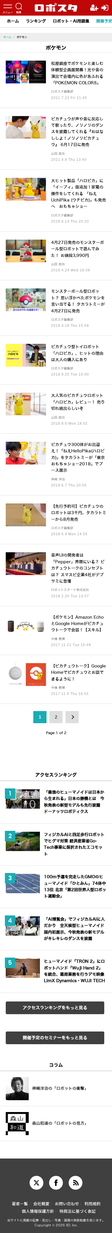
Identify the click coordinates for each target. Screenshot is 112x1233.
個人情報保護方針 (38, 1211)
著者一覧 (20, 1204)
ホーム (13, 21)
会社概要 (41, 1204)
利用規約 (92, 1204)
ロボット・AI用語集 (71, 21)
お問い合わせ (67, 1204)
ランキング (36, 21)
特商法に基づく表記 (77, 1211)
